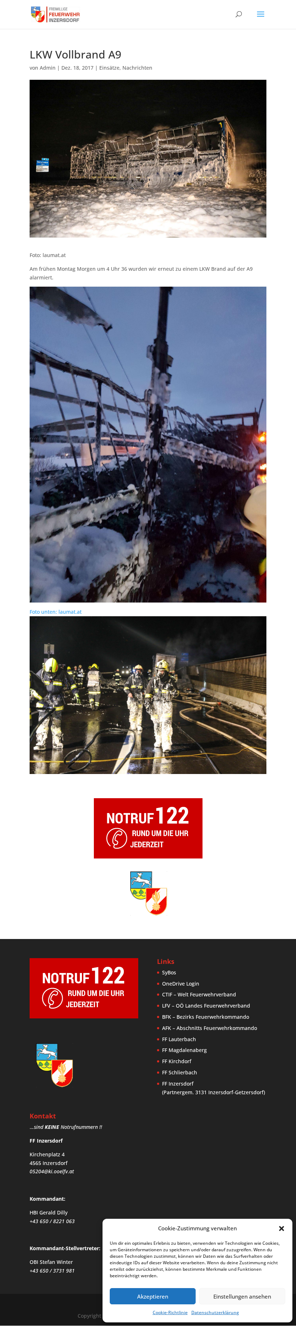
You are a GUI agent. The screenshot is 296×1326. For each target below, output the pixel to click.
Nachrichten (137, 67)
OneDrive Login (180, 983)
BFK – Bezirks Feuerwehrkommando (205, 1016)
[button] (281, 1228)
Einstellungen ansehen (242, 1296)
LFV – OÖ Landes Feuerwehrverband (206, 1005)
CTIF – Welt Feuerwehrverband (199, 994)
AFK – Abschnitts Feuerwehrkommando (209, 1028)
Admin (48, 67)
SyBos (169, 972)
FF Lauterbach (179, 1039)
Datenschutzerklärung (215, 1312)
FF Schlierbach (179, 1072)
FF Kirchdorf (176, 1061)
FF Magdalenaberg (184, 1050)
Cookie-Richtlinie (170, 1312)
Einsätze (109, 67)
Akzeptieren (152, 1296)
